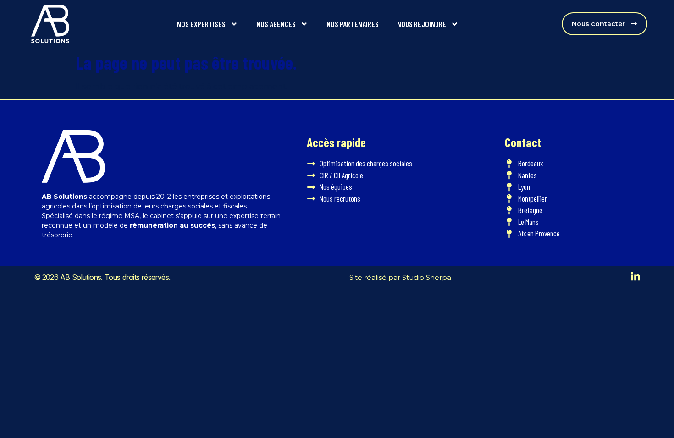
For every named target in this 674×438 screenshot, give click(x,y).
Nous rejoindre (421, 23)
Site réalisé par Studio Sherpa (400, 277)
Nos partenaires (352, 23)
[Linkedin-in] (635, 277)
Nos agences (276, 23)
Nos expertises (201, 23)
